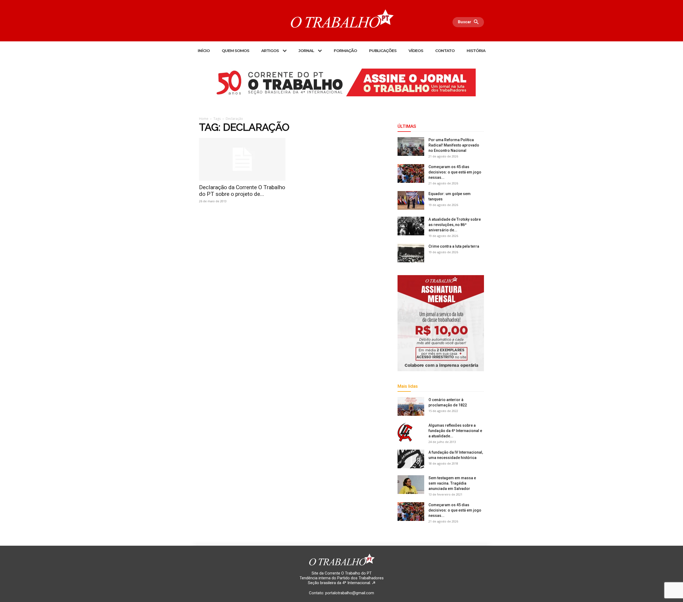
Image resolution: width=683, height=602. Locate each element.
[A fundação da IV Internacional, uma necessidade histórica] (411, 459)
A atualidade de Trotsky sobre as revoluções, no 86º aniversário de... (454, 224)
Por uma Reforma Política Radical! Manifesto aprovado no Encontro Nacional (453, 145)
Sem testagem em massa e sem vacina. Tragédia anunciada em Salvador (452, 483)
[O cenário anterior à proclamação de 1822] (411, 406)
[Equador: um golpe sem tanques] (411, 200)
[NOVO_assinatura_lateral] (441, 323)
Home (203, 118)
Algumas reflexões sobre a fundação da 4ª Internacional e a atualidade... (455, 430)
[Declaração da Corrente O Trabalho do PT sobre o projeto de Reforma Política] (242, 159)
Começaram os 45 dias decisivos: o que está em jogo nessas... (454, 172)
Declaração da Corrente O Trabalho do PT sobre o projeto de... (242, 190)
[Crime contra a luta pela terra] (411, 253)
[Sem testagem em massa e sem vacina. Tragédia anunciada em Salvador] (411, 484)
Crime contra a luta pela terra (453, 246)
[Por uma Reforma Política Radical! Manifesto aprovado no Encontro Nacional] (411, 146)
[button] (469, 22)
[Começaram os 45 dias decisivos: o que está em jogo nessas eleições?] (411, 173)
